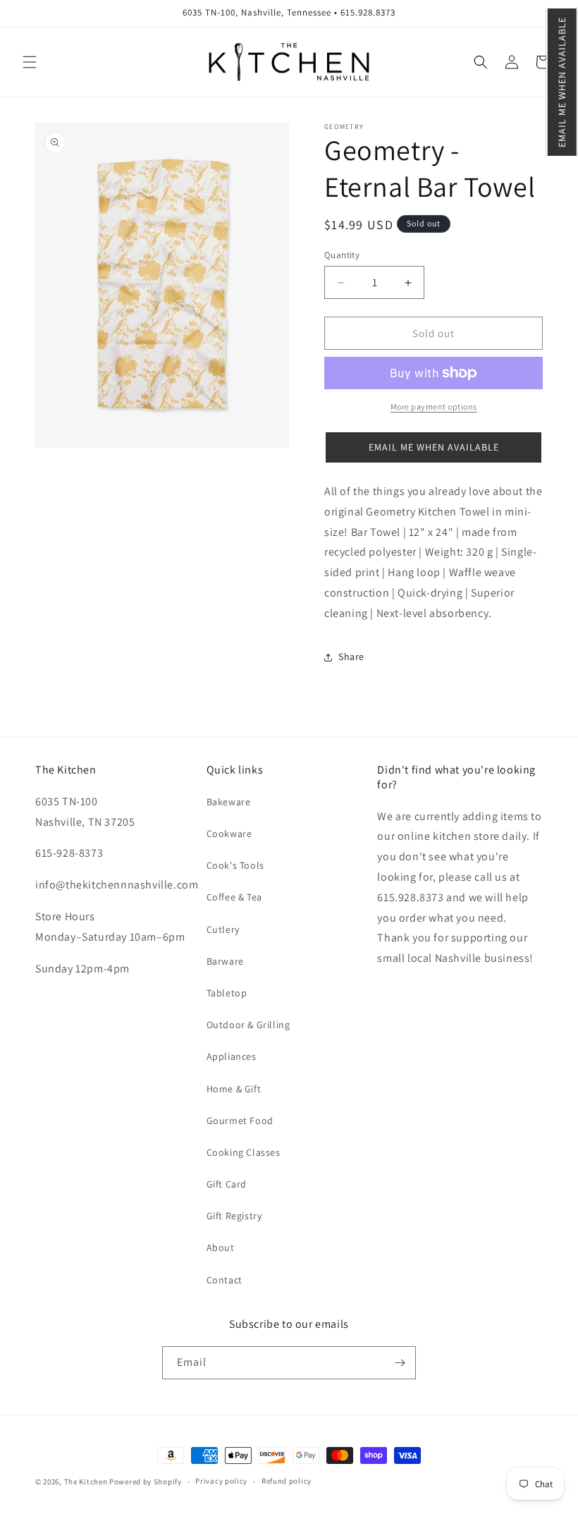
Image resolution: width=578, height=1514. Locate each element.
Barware (225, 961)
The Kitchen (86, 1481)
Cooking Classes (244, 1152)
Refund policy (287, 1481)
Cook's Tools (235, 865)
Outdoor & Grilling (248, 1024)
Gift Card (227, 1184)
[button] (562, 82)
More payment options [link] (434, 406)
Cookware (229, 833)
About (221, 1247)
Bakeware (229, 801)
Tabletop (227, 993)
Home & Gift (234, 1088)
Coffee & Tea (234, 897)
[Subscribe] (399, 1362)
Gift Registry (234, 1215)
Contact (224, 1280)
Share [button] (351, 656)
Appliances (232, 1056)
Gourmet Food (240, 1120)
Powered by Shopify (145, 1481)
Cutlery (223, 929)
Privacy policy (221, 1481)
